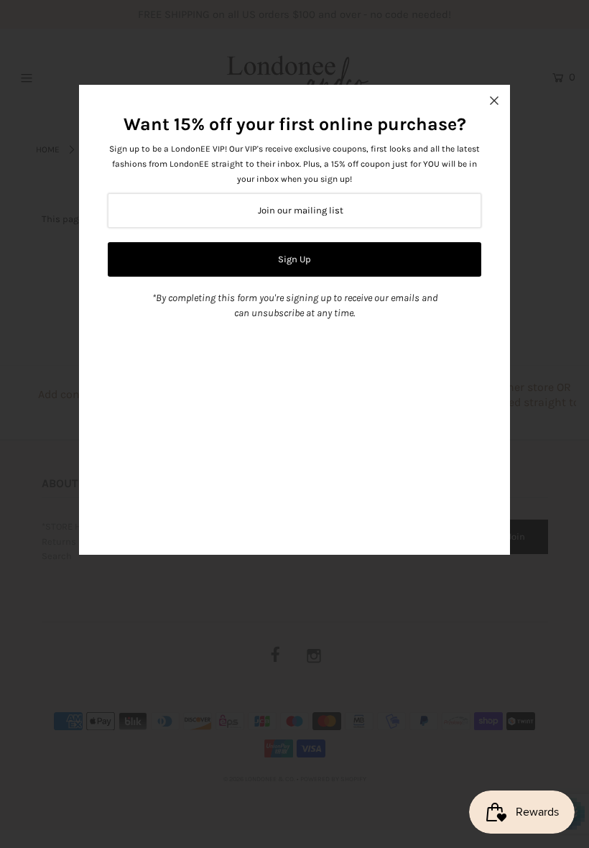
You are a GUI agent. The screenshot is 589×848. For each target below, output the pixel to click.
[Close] (494, 100)
